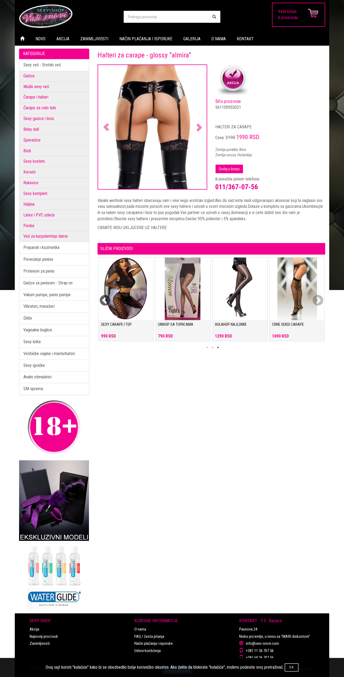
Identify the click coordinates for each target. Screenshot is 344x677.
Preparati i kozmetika (41, 247)
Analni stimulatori (37, 376)
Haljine (29, 204)
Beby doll (31, 129)
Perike (28, 225)
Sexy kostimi (34, 161)
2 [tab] (212, 347)
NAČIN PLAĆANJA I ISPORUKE (145, 38)
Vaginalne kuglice (37, 329)
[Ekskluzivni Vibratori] (54, 500)
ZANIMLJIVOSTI (94, 38)
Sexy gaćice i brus (38, 118)
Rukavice (30, 182)
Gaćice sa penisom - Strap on (48, 282)
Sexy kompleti (35, 193)
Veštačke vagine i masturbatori (49, 353)
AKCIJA (62, 38)
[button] (106, 127)
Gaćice (29, 75)
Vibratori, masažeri (39, 306)
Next (314, 297)
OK (291, 667)
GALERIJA (191, 38)
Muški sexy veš (36, 86)
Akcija (34, 629)
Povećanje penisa (38, 259)
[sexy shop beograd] (67, 16)
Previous (101, 297)
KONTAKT (245, 38)
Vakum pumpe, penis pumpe (47, 294)
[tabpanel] (126, 302)
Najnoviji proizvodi (44, 636)
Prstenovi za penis (39, 271)
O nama (140, 629)
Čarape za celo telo (39, 107)
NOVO (40, 38)
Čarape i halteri (35, 97)
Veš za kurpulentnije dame (45, 236)
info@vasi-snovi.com (262, 643)
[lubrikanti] (54, 576)
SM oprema (33, 388)
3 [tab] (218, 347)
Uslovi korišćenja (147, 650)
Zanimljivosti (40, 643)
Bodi (27, 150)
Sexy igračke (34, 365)
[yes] (214, 17)
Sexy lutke (32, 341)
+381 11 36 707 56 (260, 650)
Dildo (27, 318)
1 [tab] (207, 347)
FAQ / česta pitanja (149, 636)
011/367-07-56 (236, 187)
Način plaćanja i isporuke (153, 643)
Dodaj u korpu (229, 169)
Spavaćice (32, 140)
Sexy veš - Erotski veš (42, 64)
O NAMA (219, 38)
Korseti (29, 172)
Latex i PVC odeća (39, 215)
